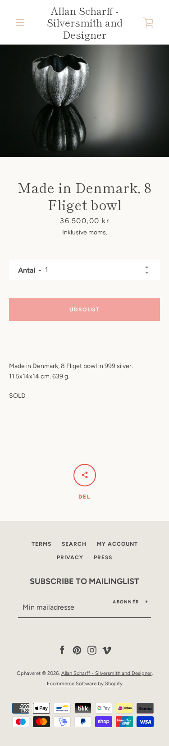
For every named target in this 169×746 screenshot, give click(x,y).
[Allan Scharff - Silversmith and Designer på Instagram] (91, 650)
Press (103, 557)
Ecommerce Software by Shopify (85, 683)
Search (74, 544)
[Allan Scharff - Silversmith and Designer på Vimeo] (106, 650)
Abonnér (126, 602)
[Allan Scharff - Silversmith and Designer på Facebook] (62, 650)
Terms (41, 544)
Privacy (70, 557)
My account (117, 544)
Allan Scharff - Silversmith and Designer (85, 22)
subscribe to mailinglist (84, 581)
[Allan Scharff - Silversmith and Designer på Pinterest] (77, 650)
